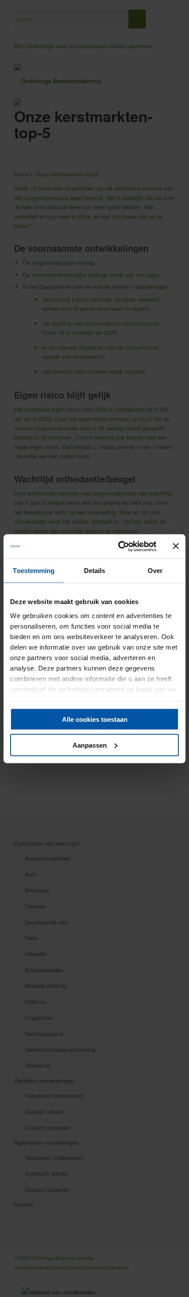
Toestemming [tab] (34, 570)
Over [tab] (155, 570)
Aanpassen (90, 745)
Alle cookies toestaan (94, 719)
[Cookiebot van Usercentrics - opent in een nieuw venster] (118, 546)
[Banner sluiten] (176, 546)
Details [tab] (94, 570)
